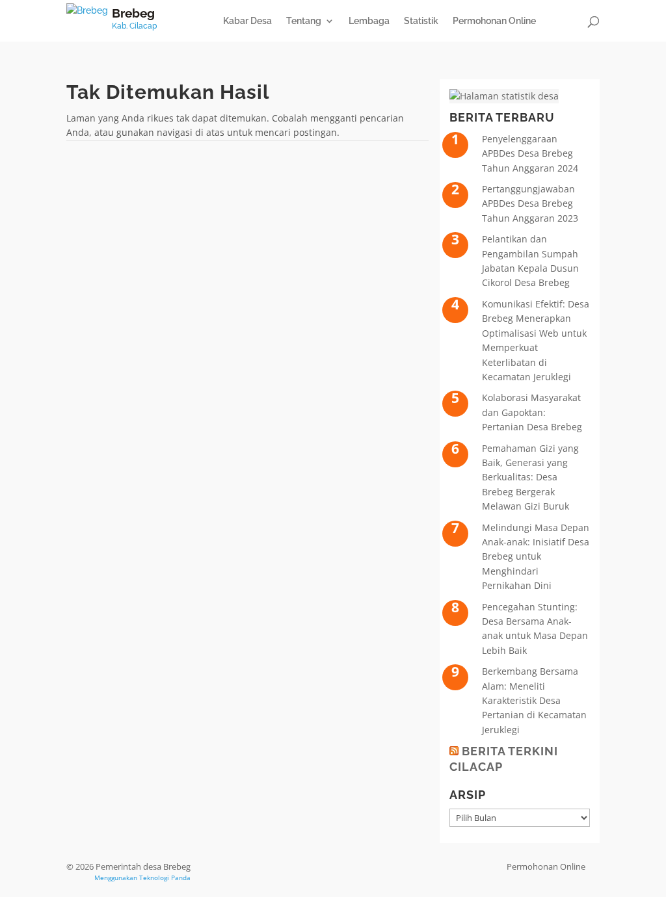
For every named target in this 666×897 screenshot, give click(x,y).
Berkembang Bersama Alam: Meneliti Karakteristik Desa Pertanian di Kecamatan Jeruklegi (534, 700)
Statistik (421, 21)
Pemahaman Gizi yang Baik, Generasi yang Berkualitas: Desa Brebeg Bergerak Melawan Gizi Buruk (530, 477)
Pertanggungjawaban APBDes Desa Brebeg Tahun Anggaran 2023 (530, 203)
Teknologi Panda (165, 877)
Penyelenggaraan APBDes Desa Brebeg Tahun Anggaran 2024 (530, 153)
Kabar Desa (247, 21)
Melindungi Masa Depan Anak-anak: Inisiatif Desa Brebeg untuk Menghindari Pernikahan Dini (535, 556)
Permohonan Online (494, 21)
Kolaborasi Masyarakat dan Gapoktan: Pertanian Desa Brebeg (532, 412)
